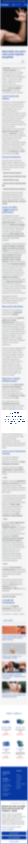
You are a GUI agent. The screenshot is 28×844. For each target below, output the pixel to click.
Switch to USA (8, 429)
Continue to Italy (20, 429)
